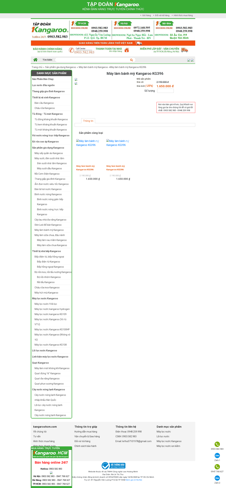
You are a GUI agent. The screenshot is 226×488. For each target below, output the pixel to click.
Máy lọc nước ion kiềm (168, 446)
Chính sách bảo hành (85, 446)
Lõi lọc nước (163, 436)
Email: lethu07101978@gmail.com (133, 441)
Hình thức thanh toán (44, 446)
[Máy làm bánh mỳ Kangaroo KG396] (89, 150)
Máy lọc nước (164, 431)
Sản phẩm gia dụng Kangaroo (60, 67)
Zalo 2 (217, 483)
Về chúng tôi (39, 431)
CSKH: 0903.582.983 (125, 436)
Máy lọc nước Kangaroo (169, 441)
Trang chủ (37, 67)
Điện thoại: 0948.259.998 (128, 431)
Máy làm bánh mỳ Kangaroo (93, 67)
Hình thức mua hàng (183, 15)
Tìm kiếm (47, 60)
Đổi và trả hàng (162, 15)
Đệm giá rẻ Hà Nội (134, 480)
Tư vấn (37, 436)
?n (63, 448)
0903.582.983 (217, 449)
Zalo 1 (217, 460)
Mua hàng (164, 97)
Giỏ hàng (146, 15)
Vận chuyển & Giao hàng (87, 436)
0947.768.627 (217, 471)
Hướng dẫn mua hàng (85, 431)
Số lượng (149, 90)
